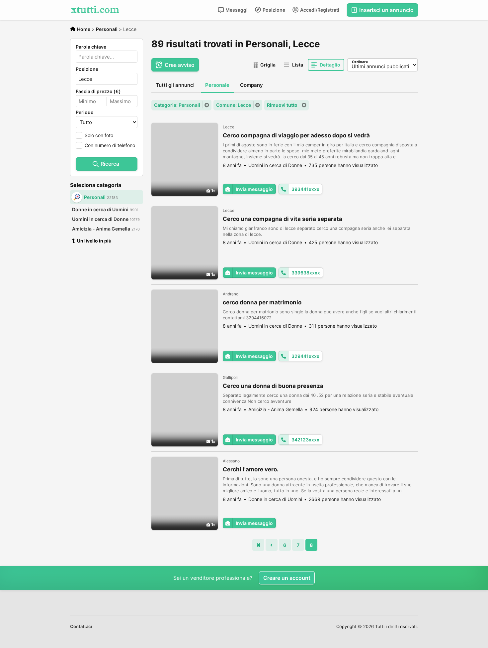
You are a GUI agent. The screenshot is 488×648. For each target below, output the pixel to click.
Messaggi (236, 10)
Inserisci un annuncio (386, 10)
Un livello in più (94, 240)
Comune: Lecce (233, 105)
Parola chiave (91, 47)
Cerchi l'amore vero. (251, 469)
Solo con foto (99, 135)
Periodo (85, 112)
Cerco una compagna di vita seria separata (282, 219)
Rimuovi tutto (282, 105)
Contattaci (81, 626)
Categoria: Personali (177, 105)
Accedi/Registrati (319, 10)
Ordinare (360, 62)
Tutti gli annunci (175, 85)
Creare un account (286, 577)
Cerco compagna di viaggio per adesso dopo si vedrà (296, 135)
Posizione (273, 10)
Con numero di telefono (110, 145)
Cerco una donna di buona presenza (273, 386)
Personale (217, 85)
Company (251, 85)
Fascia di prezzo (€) (98, 91)
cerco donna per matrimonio (262, 302)
